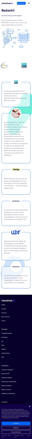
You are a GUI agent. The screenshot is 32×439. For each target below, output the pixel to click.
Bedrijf (3, 305)
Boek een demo (21, 3)
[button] (29, 406)
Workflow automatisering (8, 393)
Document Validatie (7, 377)
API (2, 341)
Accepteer (16, 423)
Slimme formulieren (6, 385)
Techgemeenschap (7, 333)
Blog (3, 345)
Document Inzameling (7, 369)
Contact (28, 435)
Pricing (3, 320)
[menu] (28, 3)
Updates (4, 349)
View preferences (16, 432)
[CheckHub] (7, 3)
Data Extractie (5, 373)
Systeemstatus (6, 353)
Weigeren (16, 427)
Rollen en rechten (6, 389)
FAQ (3, 357)
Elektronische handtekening (9, 381)
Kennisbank (4, 337)
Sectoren (4, 313)
